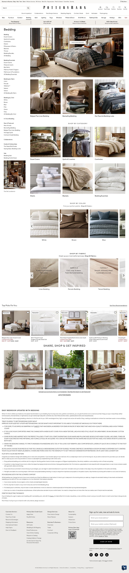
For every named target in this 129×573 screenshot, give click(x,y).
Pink (5, 107)
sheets (36, 426)
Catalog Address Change (34, 538)
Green (6, 109)
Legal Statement (89, 567)
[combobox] (16, 8)
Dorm (24, 1)
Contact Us (9, 514)
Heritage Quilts (8, 132)
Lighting (43, 17)
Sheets (6, 44)
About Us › (71, 512)
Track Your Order (11, 517)
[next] (125, 323)
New (3, 17)
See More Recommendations (118, 305)
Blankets (6, 49)
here (106, 561)
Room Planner (52, 517)
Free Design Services (52, 13)
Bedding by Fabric (9, 79)
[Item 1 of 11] (64, 369)
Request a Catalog (32, 535)
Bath (36, 17)
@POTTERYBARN (64, 395)
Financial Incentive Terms (113, 548)
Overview (50, 525)
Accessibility (73, 567)
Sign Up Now (106, 542)
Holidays (112, 17)
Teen (20, 1)
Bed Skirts (7, 67)
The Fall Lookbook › (10, 191)
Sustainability (72, 514)
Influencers (71, 520)
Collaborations (39, 13)
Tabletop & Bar (93, 17)
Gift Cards (30, 525)
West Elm (44, 1)
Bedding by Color (9, 98)
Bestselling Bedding (10, 128)
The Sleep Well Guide (10, 146)
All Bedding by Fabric (10, 93)
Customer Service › (11, 512)
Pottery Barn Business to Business (7, 2)
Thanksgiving (103, 13)
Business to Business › (54, 522)
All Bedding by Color (10, 114)
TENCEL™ (7, 86)
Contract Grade (78, 13)
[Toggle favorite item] (28, 312)
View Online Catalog (33, 533)
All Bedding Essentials (10, 74)
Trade (49, 527)
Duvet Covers (8, 37)
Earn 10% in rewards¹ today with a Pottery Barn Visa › (106, 1)
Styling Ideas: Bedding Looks (12, 149)
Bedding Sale (8, 156)
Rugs (51, 17)
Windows (59, 17)
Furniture (11, 17)
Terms (106, 536)
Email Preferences (32, 530)
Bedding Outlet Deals (10, 158)
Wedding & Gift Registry (34, 527)
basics (52, 496)
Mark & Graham (59, 1)
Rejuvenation (50, 1)
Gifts (119, 17)
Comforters (7, 41)
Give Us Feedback (11, 530)
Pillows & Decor (70, 17)
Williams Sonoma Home (38, 2)
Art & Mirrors (82, 17)
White (6, 100)
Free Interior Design (53, 514)
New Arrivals (7, 125)
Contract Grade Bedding (11, 135)
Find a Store (72, 522)
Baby (14, 1)
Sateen (6, 88)
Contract (50, 530)
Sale (126, 17)
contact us (101, 536)
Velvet (6, 91)
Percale (6, 84)
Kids (18, 1)
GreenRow (66, 1)
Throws (6, 51)
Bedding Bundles (9, 53)
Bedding (28, 17)
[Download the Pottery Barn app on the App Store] (72, 535)
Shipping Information (12, 522)
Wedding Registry (66, 13)
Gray (5, 112)
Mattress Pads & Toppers (11, 70)
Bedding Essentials (9, 60)
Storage (103, 17)
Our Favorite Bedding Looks (104, 116)
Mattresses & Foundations (11, 72)
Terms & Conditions (64, 567)
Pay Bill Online (31, 517)
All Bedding (7, 56)
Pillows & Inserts (8, 65)
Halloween (94, 13)
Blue (5, 105)
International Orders (12, 525)
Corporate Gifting (53, 533)
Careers (70, 517)
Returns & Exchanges (12, 520)
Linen (5, 81)
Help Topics (9, 527)
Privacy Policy (81, 567)
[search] (28, 8)
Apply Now (30, 514)
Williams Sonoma (30, 1)
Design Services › (53, 512)
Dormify (72, 1)
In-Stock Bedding (9, 119)
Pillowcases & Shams (10, 46)
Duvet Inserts (8, 62)
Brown (6, 102)
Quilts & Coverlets (9, 39)
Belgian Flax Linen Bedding (12, 130)
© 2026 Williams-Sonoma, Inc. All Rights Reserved (46, 567)
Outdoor (19, 17)
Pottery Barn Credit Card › (35, 512)
